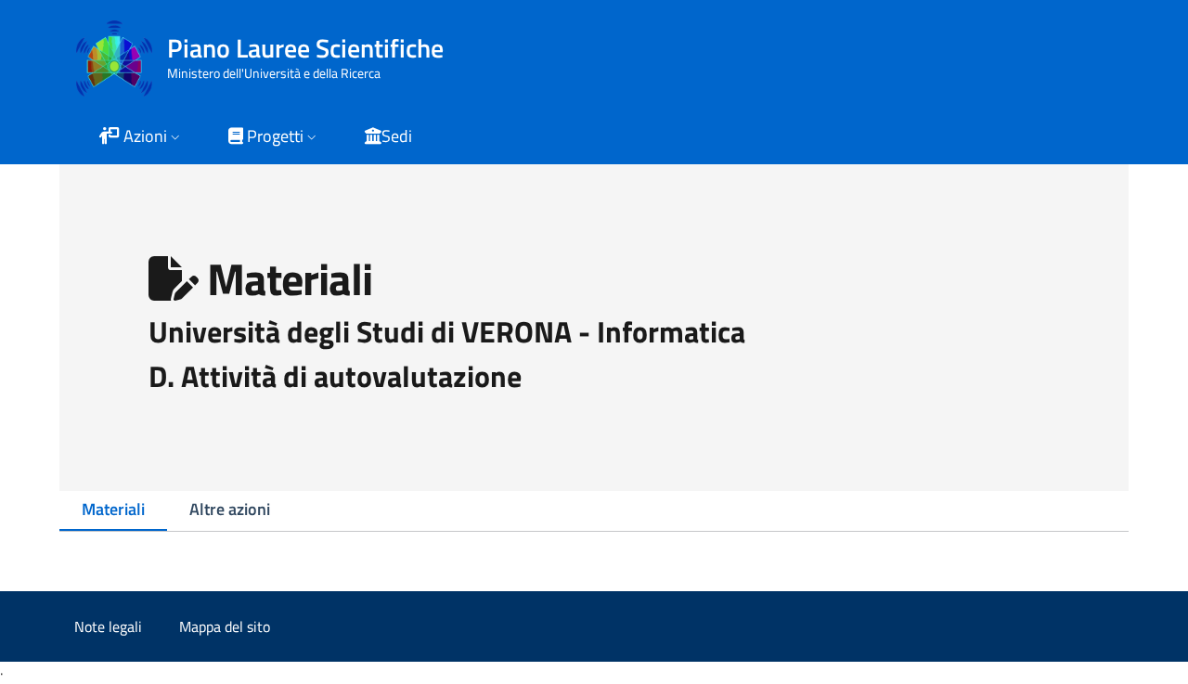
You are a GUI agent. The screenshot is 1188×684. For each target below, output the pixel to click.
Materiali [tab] (113, 509)
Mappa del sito (224, 626)
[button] (141, 137)
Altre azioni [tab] (229, 509)
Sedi (396, 135)
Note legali (108, 626)
